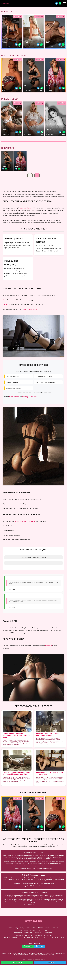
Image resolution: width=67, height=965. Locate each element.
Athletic (10, 928)
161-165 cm (28, 935)
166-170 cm (38, 935)
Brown (47, 928)
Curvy (22, 928)
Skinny (28, 928)
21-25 (51, 937)
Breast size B (28, 932)
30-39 (62, 937)
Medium (32, 930)
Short (26, 930)
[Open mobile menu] (64, 3)
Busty (16, 928)
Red (58, 928)
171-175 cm (47, 935)
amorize (5, 3)
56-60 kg (30, 937)
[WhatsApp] (19, 44)
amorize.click (33, 920)
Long (38, 930)
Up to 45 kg (6, 937)
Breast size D (49, 932)
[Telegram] (56, 3)
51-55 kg (22, 937)
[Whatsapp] (60, 3)
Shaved (45, 930)
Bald (20, 930)
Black (53, 928)
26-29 (56, 937)
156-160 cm (19, 935)
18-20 (45, 937)
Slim (33, 928)
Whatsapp (18, 962)
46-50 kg (15, 937)
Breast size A (18, 932)
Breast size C (38, 932)
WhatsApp (29, 946)
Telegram (40, 946)
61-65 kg (37, 937)
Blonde (40, 928)
